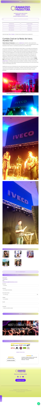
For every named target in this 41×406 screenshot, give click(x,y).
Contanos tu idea (20, 380)
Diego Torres (5, 60)
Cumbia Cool (21, 42)
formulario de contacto (30, 93)
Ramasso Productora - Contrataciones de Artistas (20, 8)
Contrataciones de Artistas (24, 389)
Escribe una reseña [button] (11, 360)
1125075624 (23, 14)
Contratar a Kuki (18, 266)
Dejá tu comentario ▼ (20, 271)
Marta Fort (6, 266)
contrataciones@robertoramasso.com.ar (20, 16)
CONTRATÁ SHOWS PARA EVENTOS (20, 13)
